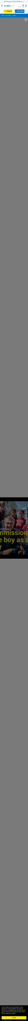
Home (2, 15)
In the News (8, 15)
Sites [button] (26, 6)
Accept (14, 1017)
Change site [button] (19, 1)
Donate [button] (23, 6)
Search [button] (20, 6)
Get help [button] (20, 11)
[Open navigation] (2, 6)
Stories (14, 15)
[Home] (9, 6)
